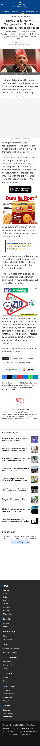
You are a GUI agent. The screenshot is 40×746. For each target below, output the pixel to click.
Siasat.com (15, 16)
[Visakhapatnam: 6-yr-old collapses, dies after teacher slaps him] (34, 439)
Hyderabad (5, 11)
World (5, 604)
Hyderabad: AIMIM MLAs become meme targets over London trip (15, 490)
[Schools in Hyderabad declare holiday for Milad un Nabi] (34, 499)
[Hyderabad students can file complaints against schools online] (34, 520)
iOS (13, 389)
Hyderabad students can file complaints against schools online (15, 520)
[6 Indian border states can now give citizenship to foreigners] (34, 510)
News (23, 16)
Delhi (5, 597)
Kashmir (6, 611)
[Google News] (11, 369)
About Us (6, 728)
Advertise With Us (10, 732)
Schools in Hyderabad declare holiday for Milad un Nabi (13, 500)
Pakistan (6, 607)
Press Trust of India (19, 42)
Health (5, 678)
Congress (29, 358)
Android (5, 389)
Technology (7, 639)
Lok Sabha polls (8, 363)
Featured (6, 590)
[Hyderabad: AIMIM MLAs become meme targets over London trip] (34, 489)
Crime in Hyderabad (11, 649)
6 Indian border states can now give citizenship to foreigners (16, 510)
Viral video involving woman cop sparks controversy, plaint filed (14, 449)
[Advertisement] (20, 117)
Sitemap (29, 735)
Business (6, 710)
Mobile (5, 636)
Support (21, 732)
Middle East (30, 11)
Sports (5, 668)
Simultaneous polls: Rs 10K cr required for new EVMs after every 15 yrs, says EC (19, 246)
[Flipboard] (29, 369)
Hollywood (7, 665)
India (22, 11)
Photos (6, 623)
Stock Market (8, 713)
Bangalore (7, 701)
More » (35, 419)
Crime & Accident (10, 652)
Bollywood (7, 662)
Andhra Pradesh (9, 694)
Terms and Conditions (16, 735)
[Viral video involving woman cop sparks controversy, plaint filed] (34, 449)
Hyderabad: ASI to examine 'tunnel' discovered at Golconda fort (15, 470)
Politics (6, 600)
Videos (6, 627)
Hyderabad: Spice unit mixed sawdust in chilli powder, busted (14, 480)
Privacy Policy (31, 732)
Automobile (7, 717)
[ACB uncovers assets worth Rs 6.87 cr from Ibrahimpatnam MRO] (34, 459)
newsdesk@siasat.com (20, 542)
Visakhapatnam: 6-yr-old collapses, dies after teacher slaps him (16, 439)
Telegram (33, 383)
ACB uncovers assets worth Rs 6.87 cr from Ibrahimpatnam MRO (16, 459)
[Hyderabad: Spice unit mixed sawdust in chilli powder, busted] (34, 479)
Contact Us (32, 728)
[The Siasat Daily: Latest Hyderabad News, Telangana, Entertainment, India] (20, 4)
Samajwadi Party (24, 363)
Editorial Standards (19, 728)
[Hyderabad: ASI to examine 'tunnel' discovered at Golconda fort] (34, 469)
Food (5, 681)
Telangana (15, 11)
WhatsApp (24, 383)
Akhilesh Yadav (17, 358)
